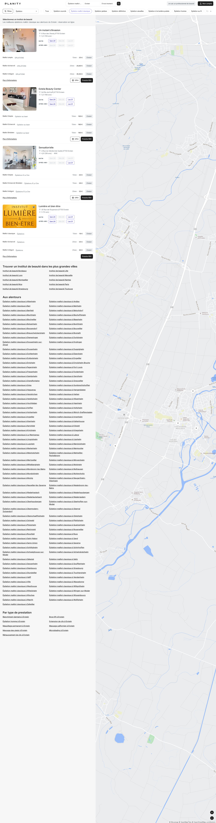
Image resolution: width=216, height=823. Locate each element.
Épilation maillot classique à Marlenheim (20, 448)
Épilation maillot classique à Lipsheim (65, 439)
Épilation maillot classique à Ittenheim (19, 421)
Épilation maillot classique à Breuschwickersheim (24, 333)
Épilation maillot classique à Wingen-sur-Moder (69, 591)
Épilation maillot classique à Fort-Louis (65, 367)
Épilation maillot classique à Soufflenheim (67, 564)
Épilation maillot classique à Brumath (65, 333)
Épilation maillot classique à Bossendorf (20, 328)
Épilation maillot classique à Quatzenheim (67, 525)
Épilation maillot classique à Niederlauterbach (22, 497)
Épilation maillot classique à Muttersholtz (67, 473)
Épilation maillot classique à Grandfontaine (21, 381)
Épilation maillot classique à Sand (63, 538)
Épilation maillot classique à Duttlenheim (20, 354)
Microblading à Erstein (58, 630)
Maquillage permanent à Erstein (16, 626)
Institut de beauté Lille (58, 271)
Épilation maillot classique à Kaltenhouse (66, 421)
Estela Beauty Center (50, 89)
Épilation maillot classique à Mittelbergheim (21, 464)
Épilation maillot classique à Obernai (64, 509)
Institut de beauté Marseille (60, 275)
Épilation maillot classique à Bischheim (19, 315)
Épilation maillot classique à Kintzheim (19, 430)
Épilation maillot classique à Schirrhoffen (66, 547)
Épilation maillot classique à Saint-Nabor (20, 538)
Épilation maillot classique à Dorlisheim (66, 337)
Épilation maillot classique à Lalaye (64, 435)
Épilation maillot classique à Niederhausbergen (69, 492)
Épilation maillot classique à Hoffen (18, 408)
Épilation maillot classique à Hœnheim (65, 403)
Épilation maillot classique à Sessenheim (20, 564)
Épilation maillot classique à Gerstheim (65, 376)
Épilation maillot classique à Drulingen (65, 342)
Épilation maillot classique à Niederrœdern (67, 497)
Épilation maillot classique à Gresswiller (66, 381)
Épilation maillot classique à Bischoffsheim (67, 315)
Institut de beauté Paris (59, 284)
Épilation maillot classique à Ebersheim (66, 354)
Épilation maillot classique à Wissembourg (67, 595)
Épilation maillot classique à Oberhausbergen (22, 501)
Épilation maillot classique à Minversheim (66, 460)
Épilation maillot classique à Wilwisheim (20, 591)
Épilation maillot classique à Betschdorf (66, 310)
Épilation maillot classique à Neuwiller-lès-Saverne (24, 485)
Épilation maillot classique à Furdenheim (66, 372)
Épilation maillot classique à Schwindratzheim (68, 552)
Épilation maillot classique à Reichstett (19, 529)
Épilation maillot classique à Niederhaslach (21, 492)
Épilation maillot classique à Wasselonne (66, 582)
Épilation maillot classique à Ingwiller (18, 417)
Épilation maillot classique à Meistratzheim (21, 453)
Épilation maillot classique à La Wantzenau (21, 435)
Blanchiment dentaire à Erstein (16, 617)
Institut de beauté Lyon (12, 275)
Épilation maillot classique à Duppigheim (66, 349)
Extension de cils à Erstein (60, 621)
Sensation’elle (46, 147)
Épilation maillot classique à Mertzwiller (20, 460)
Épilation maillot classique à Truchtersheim (67, 573)
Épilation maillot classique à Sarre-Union (20, 543)
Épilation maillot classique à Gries (17, 385)
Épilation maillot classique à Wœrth (18, 600)
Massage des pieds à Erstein (15, 630)
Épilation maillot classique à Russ (63, 534)
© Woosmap (173, 822)
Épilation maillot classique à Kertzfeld (19, 426)
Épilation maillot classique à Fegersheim (20, 367)
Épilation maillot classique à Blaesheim (65, 319)
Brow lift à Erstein (56, 617)
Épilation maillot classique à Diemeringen (20, 337)
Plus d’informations (10, 80)
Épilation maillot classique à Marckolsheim (67, 444)
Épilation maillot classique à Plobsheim (19, 525)
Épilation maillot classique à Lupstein (19, 444)
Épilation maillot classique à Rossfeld (19, 534)
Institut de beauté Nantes (60, 280)
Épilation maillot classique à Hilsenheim (66, 399)
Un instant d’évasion (49, 30)
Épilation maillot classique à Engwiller (65, 358)
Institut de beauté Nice (12, 284)
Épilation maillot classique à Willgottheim (66, 586)
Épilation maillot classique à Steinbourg (20, 568)
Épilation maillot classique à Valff (17, 577)
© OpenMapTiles (185, 822)
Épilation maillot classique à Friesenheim (20, 372)
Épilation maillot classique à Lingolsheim (20, 439)
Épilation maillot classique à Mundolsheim (21, 473)
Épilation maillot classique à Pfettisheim (66, 520)
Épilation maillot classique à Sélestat (18, 559)
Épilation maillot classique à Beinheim (65, 306)
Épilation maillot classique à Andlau (64, 301)
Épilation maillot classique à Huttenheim (20, 412)
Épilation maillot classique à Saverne (64, 543)
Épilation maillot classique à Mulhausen (66, 469)
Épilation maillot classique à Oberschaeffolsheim (23, 516)
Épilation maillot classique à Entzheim (19, 363)
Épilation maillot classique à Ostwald (18, 520)
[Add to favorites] (33, 31)
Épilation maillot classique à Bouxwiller (65, 328)
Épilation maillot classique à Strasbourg (66, 568)
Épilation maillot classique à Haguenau (19, 390)
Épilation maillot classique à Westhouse (20, 586)
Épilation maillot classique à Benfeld (18, 310)
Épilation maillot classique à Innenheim (65, 417)
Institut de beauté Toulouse (61, 289)
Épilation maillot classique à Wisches (18, 595)
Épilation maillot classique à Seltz (63, 559)
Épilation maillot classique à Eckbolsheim (20, 358)
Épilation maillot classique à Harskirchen (20, 394)
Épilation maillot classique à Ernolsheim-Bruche (69, 363)
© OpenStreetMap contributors (203, 822)
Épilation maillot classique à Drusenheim (20, 349)
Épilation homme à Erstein (14, 621)
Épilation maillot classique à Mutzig (18, 478)
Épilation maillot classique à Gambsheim (20, 376)
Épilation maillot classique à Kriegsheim (66, 430)
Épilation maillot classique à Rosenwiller (66, 529)
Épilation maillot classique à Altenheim (19, 301)
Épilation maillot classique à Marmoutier (66, 448)
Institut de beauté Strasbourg (15, 289)
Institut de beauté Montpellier (15, 280)
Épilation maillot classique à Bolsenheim (20, 324)
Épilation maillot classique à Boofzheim (66, 324)
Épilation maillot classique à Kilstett (64, 426)
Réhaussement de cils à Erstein (16, 635)
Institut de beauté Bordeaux (15, 271)
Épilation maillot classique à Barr (16, 306)
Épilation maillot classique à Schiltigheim (20, 547)
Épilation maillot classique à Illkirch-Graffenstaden (70, 412)
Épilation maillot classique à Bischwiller (19, 319)
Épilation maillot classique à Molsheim (65, 464)
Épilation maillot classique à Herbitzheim (20, 399)
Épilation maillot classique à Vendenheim (66, 577)
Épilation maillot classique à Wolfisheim (66, 600)
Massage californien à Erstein (61, 626)
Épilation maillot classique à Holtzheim (65, 408)
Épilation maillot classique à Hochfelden (20, 403)
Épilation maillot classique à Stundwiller (20, 573)
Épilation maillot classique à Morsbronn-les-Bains (24, 469)
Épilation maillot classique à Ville (17, 582)
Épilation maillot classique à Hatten (64, 394)
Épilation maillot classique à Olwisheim (65, 516)
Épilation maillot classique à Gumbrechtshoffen (69, 385)
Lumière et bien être (49, 206)
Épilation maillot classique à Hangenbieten (67, 390)
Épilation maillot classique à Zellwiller (19, 604)
